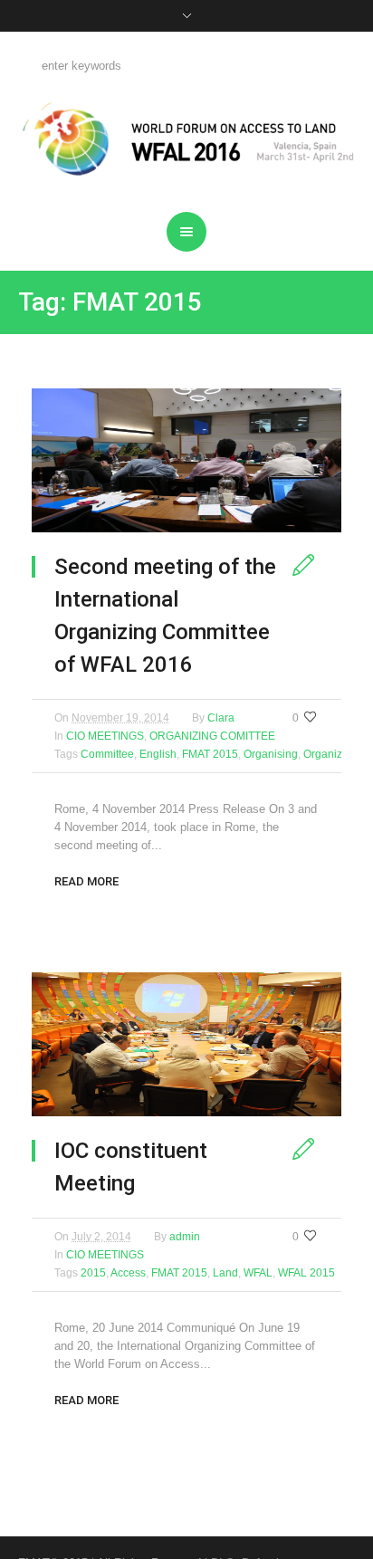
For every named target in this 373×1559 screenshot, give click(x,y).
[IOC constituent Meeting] (186, 1044)
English (158, 754)
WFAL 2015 (306, 1273)
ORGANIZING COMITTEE (212, 736)
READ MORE (86, 881)
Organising (271, 754)
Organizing (330, 754)
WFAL (258, 1273)
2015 (93, 1273)
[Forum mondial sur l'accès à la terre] (187, 138)
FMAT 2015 (210, 754)
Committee (107, 754)
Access (128, 1273)
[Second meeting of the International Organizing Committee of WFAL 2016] (186, 460)
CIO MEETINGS (105, 736)
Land (225, 1273)
